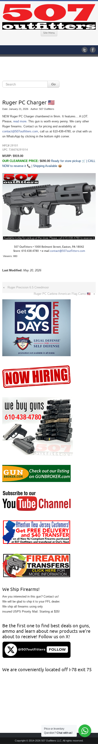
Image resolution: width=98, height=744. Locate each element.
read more (19, 121)
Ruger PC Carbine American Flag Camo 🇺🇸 (62, 293)
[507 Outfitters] (49, 17)
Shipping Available (45, 166)
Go (53, 84)
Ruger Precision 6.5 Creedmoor (28, 287)
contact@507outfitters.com (20, 131)
